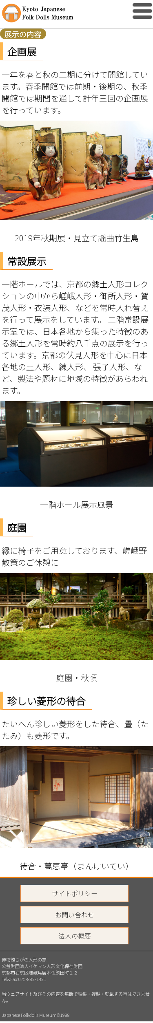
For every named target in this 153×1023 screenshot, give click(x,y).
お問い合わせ (74, 914)
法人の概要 (74, 936)
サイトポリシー (75, 893)
